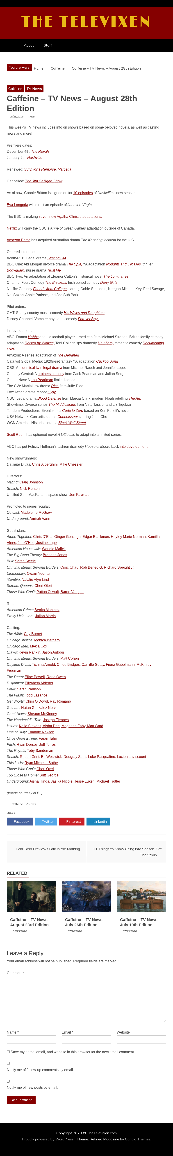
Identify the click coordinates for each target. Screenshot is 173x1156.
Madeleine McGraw (36, 512)
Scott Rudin (16, 434)
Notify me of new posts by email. (32, 1087)
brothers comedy (51, 374)
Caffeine (15, 88)
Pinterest (73, 821)
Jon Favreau (79, 495)
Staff (48, 45)
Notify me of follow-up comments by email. (40, 1070)
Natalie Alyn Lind (35, 580)
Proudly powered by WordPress (48, 1139)
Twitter (47, 821)
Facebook (21, 821)
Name (13, 1032)
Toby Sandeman (40, 751)
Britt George (49, 775)
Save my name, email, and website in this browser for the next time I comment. (73, 1052)
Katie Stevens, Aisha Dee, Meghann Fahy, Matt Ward (61, 726)
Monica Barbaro (47, 640)
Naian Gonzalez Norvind (41, 708)
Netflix (12, 228)
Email (67, 1032)
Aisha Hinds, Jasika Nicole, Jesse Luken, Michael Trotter (75, 781)
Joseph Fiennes (56, 720)
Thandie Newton (41, 732)
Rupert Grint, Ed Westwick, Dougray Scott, (53, 757)
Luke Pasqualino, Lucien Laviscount (117, 757)
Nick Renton (30, 488)
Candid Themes (137, 1139)
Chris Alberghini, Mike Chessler (57, 464)
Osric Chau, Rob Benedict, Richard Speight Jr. (97, 567)
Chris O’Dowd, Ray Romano (48, 701)
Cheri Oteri (43, 586)
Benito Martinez (46, 610)
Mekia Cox (38, 646)
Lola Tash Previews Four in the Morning (48, 848)
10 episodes (83, 193)
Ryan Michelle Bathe (41, 763)
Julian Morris (45, 616)
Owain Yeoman (39, 573)
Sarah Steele (25, 561)
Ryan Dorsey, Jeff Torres (36, 744)
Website (123, 1032)
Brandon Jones (55, 555)
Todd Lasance (36, 695)
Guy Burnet (33, 634)
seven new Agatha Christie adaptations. (70, 216)
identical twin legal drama (41, 368)
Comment (16, 973)
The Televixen (86, 22)
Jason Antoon (53, 652)
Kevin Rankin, (30, 652)
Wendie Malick (54, 549)
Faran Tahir (48, 738)
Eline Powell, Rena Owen (45, 677)
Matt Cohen (69, 658)
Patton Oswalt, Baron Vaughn (60, 592)
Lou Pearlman (42, 380)
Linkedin (100, 821)
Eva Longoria (17, 205)
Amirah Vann (40, 519)
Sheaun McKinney (42, 714)
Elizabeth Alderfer (39, 683)
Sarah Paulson (29, 689)
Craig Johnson (31, 482)
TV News (34, 88)
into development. (134, 446)
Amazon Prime (18, 240)
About (29, 45)
